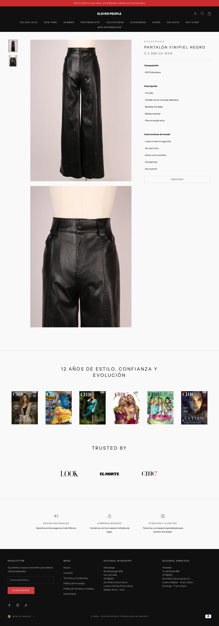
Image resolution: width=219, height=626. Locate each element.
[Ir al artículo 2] (12, 61)
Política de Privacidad (73, 583)
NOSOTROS (69, 594)
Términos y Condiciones (75, 578)
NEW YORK (50, 22)
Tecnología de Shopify (134, 616)
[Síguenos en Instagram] (17, 605)
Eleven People (154, 41)
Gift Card (192, 22)
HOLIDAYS (173, 22)
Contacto (68, 572)
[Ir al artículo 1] (12, 46)
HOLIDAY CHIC (29, 22)
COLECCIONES (115, 22)
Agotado (177, 179)
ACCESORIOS (138, 22)
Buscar (66, 567)
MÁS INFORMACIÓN (109, 27)
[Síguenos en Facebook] (9, 605)
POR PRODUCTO (90, 22)
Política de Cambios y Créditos (78, 588)
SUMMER (68, 22)
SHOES (156, 22)
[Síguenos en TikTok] (26, 605)
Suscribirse (21, 590)
